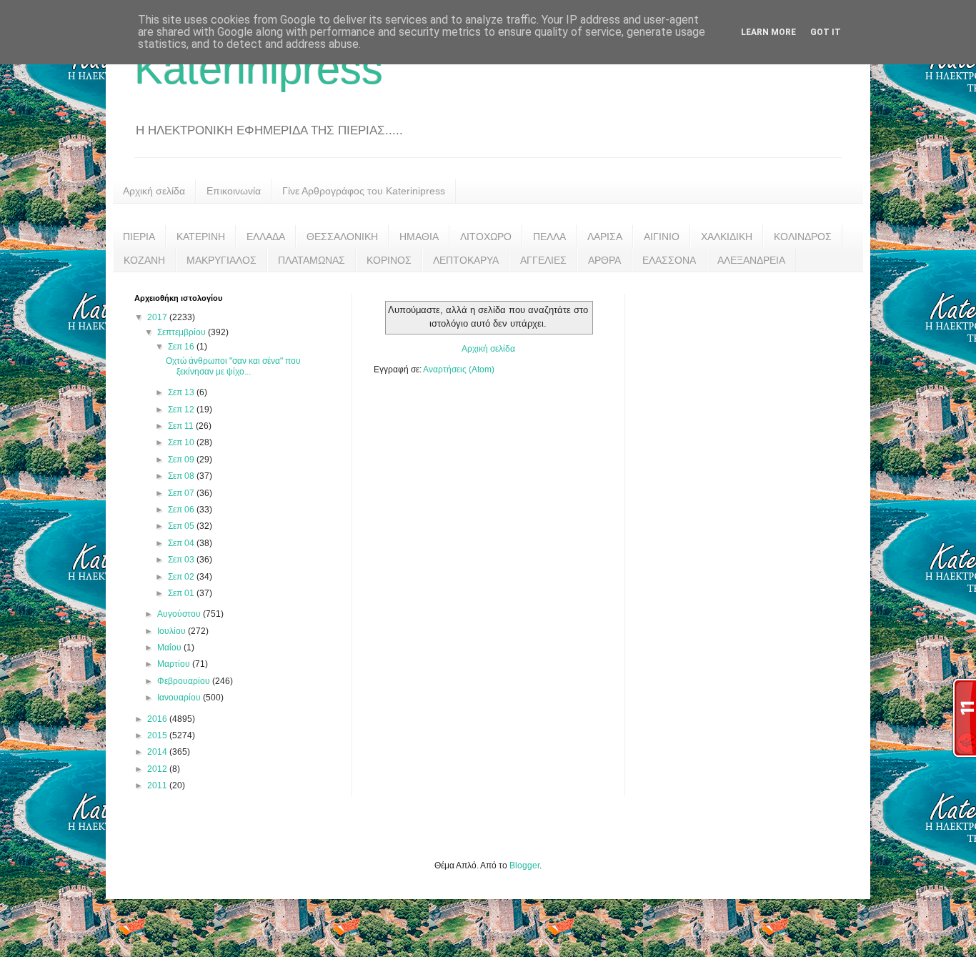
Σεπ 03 (182, 560)
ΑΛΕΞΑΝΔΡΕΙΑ (751, 260)
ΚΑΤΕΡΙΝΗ (200, 236)
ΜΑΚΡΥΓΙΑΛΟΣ (221, 260)
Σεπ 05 (182, 526)
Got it (825, 32)
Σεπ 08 (182, 476)
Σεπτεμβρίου (182, 332)
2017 (158, 317)
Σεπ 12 (182, 410)
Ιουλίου (172, 631)
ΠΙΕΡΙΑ (139, 236)
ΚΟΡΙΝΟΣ (389, 260)
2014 (158, 752)
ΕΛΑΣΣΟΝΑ (669, 260)
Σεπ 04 (182, 543)
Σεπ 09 (182, 460)
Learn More (768, 32)
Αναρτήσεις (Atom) (458, 370)
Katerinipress (258, 69)
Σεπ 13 (182, 392)
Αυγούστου (180, 614)
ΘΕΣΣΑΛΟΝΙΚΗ (342, 236)
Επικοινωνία (233, 191)
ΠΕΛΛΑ (549, 236)
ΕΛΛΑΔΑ (266, 236)
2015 (158, 735)
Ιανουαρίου (180, 698)
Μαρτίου (174, 664)
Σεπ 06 (182, 510)
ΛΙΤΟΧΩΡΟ (486, 236)
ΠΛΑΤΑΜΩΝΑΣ (311, 260)
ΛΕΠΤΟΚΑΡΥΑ (466, 260)
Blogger (524, 866)
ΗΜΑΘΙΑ (419, 236)
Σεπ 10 (182, 442)
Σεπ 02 (182, 577)
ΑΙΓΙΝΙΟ (661, 236)
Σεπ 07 (182, 493)
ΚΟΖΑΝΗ (144, 260)
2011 (158, 785)
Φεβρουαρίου (184, 681)
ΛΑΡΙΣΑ (604, 236)
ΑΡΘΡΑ (604, 260)
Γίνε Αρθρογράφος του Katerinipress (363, 191)
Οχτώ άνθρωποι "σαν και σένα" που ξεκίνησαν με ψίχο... (233, 366)
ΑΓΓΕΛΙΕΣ (543, 260)
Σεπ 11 (182, 426)
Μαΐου (170, 648)
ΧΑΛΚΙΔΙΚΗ (726, 236)
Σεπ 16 (182, 347)
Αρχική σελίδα (154, 191)
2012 (158, 769)
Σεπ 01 (182, 593)
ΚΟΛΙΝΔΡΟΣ (803, 236)
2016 (158, 719)
